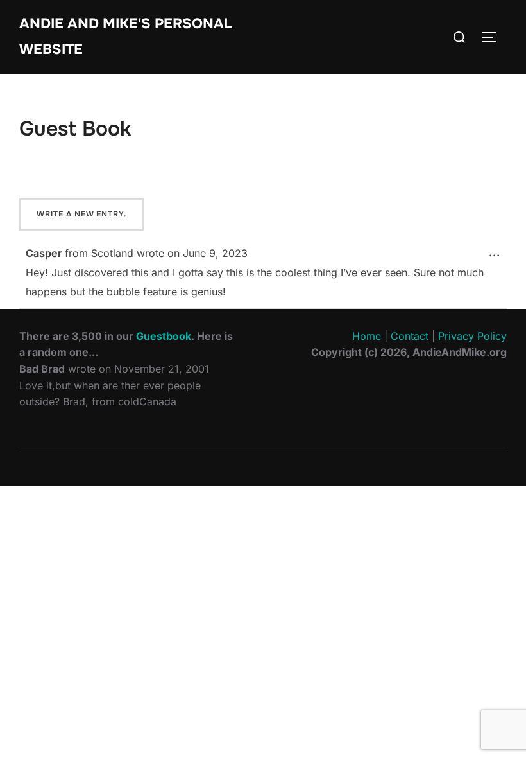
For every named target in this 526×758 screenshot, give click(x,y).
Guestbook (163, 336)
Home (366, 336)
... (498, 252)
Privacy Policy (472, 336)
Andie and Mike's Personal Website (125, 36)
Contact (409, 336)
